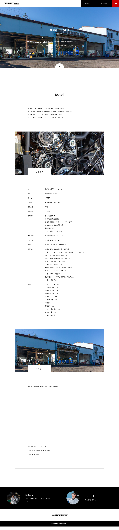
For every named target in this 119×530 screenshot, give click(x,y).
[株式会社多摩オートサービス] (11, 4)
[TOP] (59, 484)
